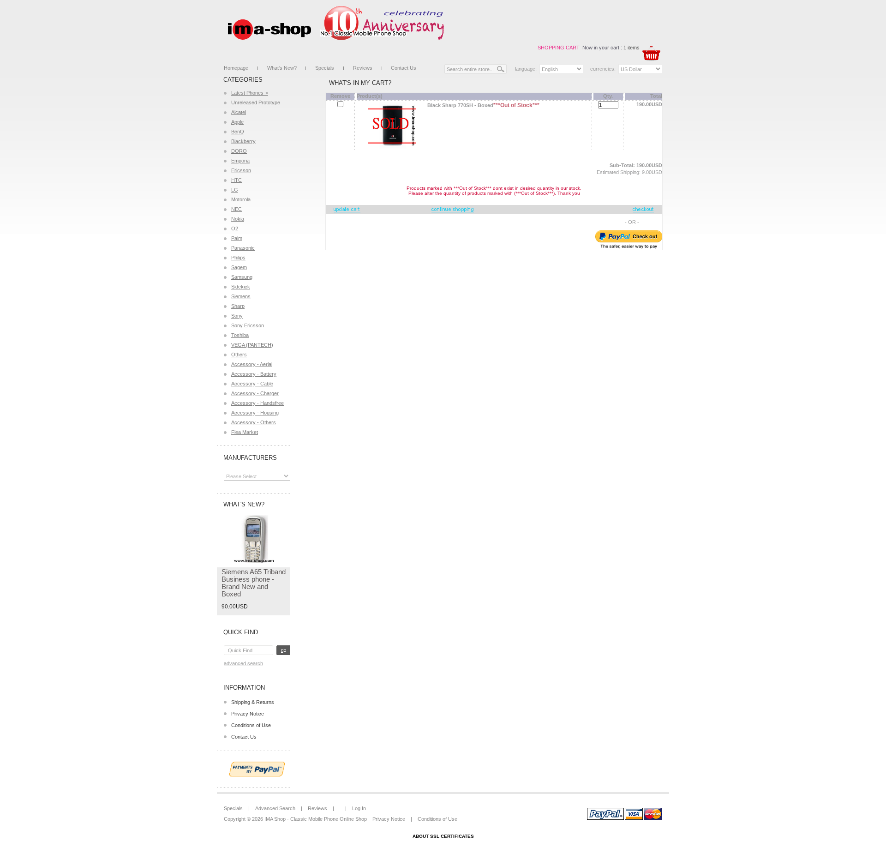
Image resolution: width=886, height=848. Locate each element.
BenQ (237, 131)
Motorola (241, 199)
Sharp (238, 306)
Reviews (362, 68)
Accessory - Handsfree (257, 403)
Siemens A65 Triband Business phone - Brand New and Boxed (254, 583)
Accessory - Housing (255, 412)
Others (239, 354)
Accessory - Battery (253, 374)
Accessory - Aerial (251, 364)
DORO (239, 151)
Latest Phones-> (249, 93)
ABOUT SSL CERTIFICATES (443, 836)
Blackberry (243, 141)
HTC (236, 180)
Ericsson (241, 170)
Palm (236, 238)
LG (234, 189)
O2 (234, 228)
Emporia (240, 160)
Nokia (237, 219)
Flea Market (244, 432)
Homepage (236, 68)
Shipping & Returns (252, 702)
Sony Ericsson (247, 325)
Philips (238, 257)
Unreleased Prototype (255, 102)
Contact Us (403, 68)
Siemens (241, 296)
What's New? (282, 68)
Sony (237, 316)
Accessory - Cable (252, 383)
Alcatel (238, 112)
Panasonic (243, 248)
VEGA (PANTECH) (252, 345)
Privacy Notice (247, 713)
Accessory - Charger (255, 393)
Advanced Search (243, 663)
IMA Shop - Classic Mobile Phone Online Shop (315, 819)
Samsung (241, 277)
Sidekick (240, 286)
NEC (236, 209)
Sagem (239, 267)
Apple (237, 122)
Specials (324, 68)
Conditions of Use (251, 725)
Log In (359, 808)
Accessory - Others (253, 422)
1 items (631, 47)
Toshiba (240, 335)
